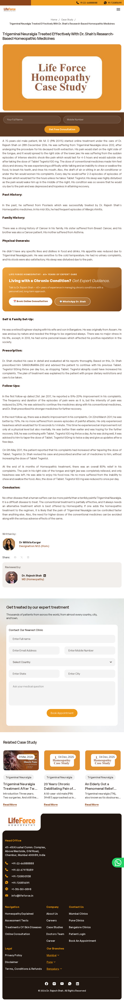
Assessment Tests (16, 920)
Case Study (67, 19)
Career (50, 940)
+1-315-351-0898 (21, 889)
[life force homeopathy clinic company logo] (23, 823)
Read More (10, 804)
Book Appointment (62, 713)
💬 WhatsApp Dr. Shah (72, 301)
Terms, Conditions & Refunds (23, 968)
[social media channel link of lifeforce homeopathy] (46, 984)
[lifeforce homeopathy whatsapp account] (118, 862)
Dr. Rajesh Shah (32, 575)
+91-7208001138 (21, 876)
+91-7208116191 (20, 882)
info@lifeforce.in (22, 895)
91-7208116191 (115, 2)
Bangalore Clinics (80, 927)
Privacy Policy (13, 955)
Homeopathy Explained (19, 913)
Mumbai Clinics (78, 913)
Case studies (54, 927)
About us (52, 913)
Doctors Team (55, 934)
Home (54, 19)
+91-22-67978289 (22, 869)
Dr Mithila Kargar (30, 542)
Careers (51, 920)
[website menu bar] (118, 9)
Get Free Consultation (62, 129)
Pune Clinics (76, 920)
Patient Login (77, 934)
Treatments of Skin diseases (23, 927)
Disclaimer (11, 962)
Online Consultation (17, 934)
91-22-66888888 (88, 2)
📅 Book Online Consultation (30, 301)
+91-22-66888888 (22, 863)
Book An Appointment (82, 940)
